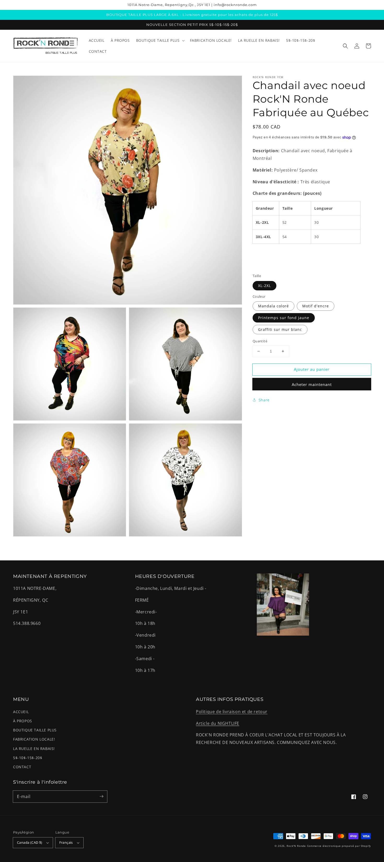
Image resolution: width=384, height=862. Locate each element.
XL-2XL (264, 285)
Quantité (260, 341)
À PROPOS (22, 720)
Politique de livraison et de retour (231, 711)
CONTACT (22, 766)
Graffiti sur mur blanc (280, 329)
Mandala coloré (273, 305)
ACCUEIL (21, 711)
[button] (345, 46)
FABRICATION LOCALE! (34, 739)
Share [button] (264, 399)
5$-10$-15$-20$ (27, 757)
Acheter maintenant (312, 384)
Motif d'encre (315, 305)
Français (66, 842)
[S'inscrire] (101, 796)
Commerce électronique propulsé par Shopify (339, 846)
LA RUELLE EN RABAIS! (34, 748)
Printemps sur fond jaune (283, 317)
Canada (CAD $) (29, 842)
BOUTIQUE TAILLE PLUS (35, 730)
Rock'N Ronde (296, 846)
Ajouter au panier (311, 369)
